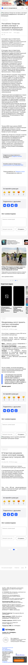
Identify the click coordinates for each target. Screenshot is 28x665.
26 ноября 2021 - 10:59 (6, 32)
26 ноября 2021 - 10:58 (6, 330)
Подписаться (19, 660)
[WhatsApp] (16, 205)
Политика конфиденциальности (8, 663)
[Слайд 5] (17, 281)
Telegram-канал (20, 171)
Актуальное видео (6, 569)
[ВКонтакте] (4, 205)
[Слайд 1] (10, 281)
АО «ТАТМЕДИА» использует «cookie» (7, 651)
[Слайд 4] (15, 281)
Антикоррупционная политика (7, 649)
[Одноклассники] (8, 205)
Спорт (3, 319)
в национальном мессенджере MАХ (13, 164)
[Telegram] (12, 205)
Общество (4, 19)
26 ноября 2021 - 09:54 (6, 463)
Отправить (21, 229)
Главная (16, 569)
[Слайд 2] (12, 281)
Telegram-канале (17, 156)
